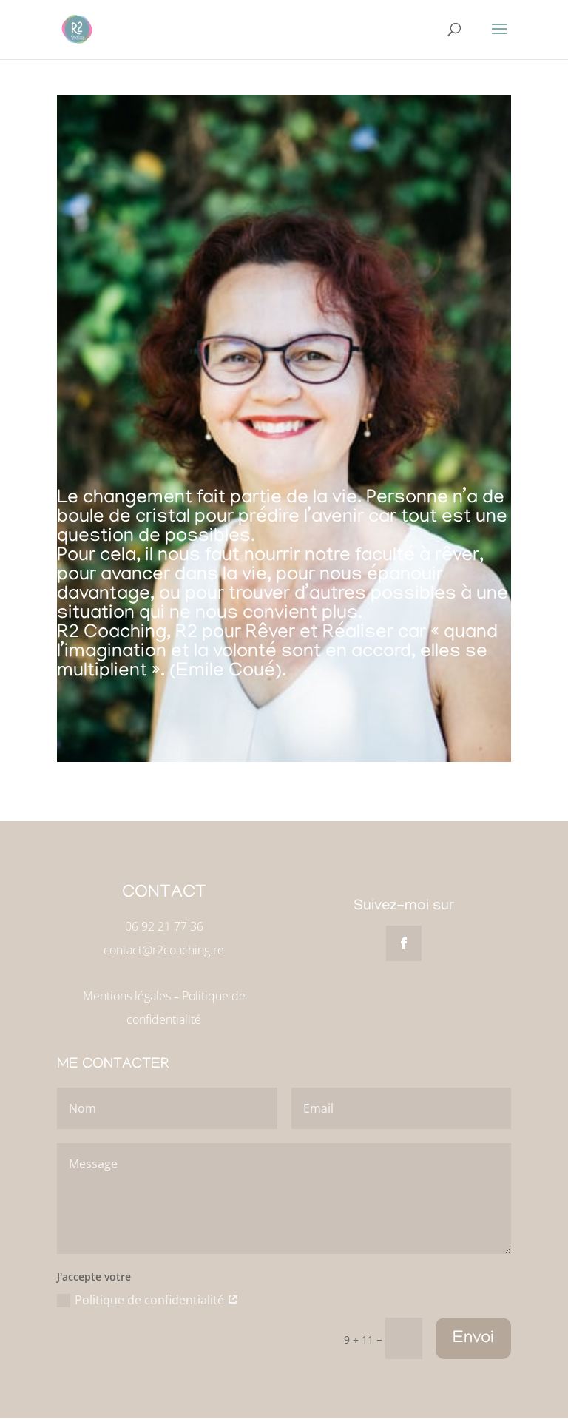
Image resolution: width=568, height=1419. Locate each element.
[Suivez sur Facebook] (404, 943)
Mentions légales (127, 996)
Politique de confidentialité (151, 1300)
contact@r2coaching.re (164, 950)
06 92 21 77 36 (164, 926)
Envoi (473, 1338)
